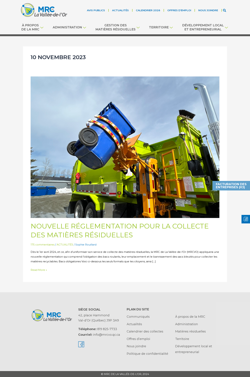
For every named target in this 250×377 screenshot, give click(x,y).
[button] (224, 10)
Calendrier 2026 (148, 10)
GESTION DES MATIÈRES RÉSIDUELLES (115, 27)
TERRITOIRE (159, 27)
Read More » (39, 269)
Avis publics (96, 10)
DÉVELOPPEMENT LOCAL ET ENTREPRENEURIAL (203, 27)
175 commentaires (42, 244)
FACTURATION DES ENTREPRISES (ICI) (231, 185)
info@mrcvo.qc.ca (106, 335)
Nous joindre (208, 10)
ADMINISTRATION (67, 27)
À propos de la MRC (30, 27)
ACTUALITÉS (65, 244)
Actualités (120, 10)
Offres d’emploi (179, 10)
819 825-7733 (107, 329)
